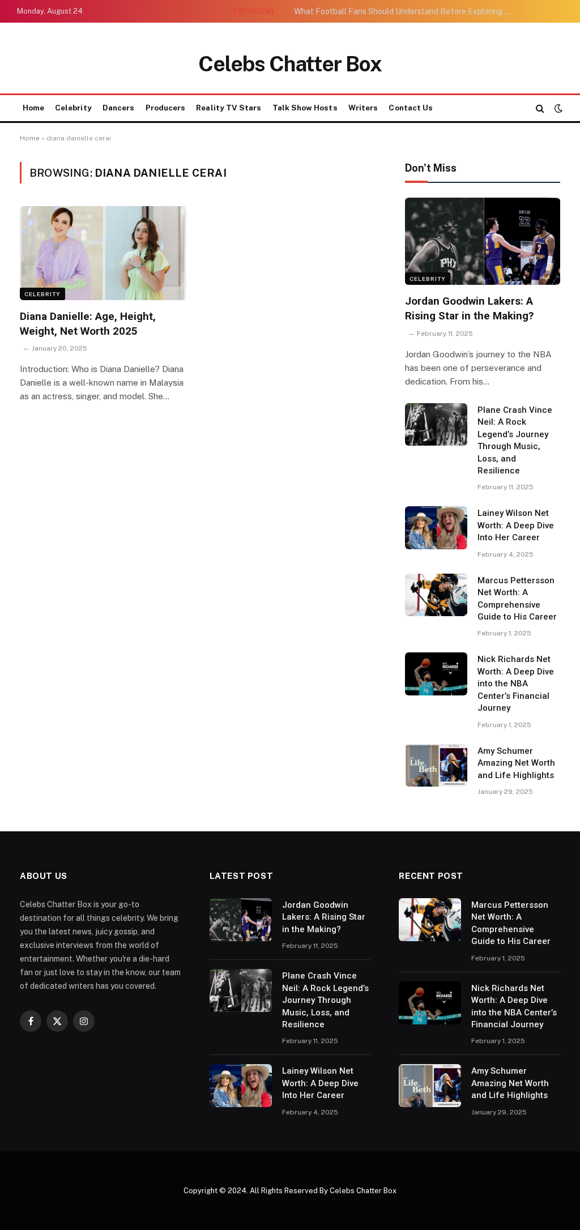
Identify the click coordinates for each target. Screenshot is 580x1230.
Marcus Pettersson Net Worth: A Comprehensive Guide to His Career (517, 598)
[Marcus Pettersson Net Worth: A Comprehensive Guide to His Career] (436, 595)
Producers (166, 107)
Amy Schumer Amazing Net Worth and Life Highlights (516, 763)
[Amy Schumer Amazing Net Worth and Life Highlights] (436, 765)
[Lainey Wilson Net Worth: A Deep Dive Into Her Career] (436, 527)
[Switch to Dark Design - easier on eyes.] (557, 108)
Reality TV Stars (228, 107)
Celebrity (73, 107)
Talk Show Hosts (305, 107)
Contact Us (411, 107)
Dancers (118, 107)
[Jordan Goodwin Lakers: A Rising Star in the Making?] (482, 241)
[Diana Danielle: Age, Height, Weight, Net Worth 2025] (103, 253)
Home (33, 107)
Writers (363, 107)
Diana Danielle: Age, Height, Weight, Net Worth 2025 (88, 324)
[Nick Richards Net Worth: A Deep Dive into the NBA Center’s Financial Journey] (436, 673)
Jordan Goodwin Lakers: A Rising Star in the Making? (469, 308)
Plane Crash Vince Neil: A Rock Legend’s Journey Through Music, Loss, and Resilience (514, 440)
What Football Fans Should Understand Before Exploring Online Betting (407, 11)
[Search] (540, 108)
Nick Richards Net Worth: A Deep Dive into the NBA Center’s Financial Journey (515, 683)
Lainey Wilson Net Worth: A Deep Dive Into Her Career (515, 525)
